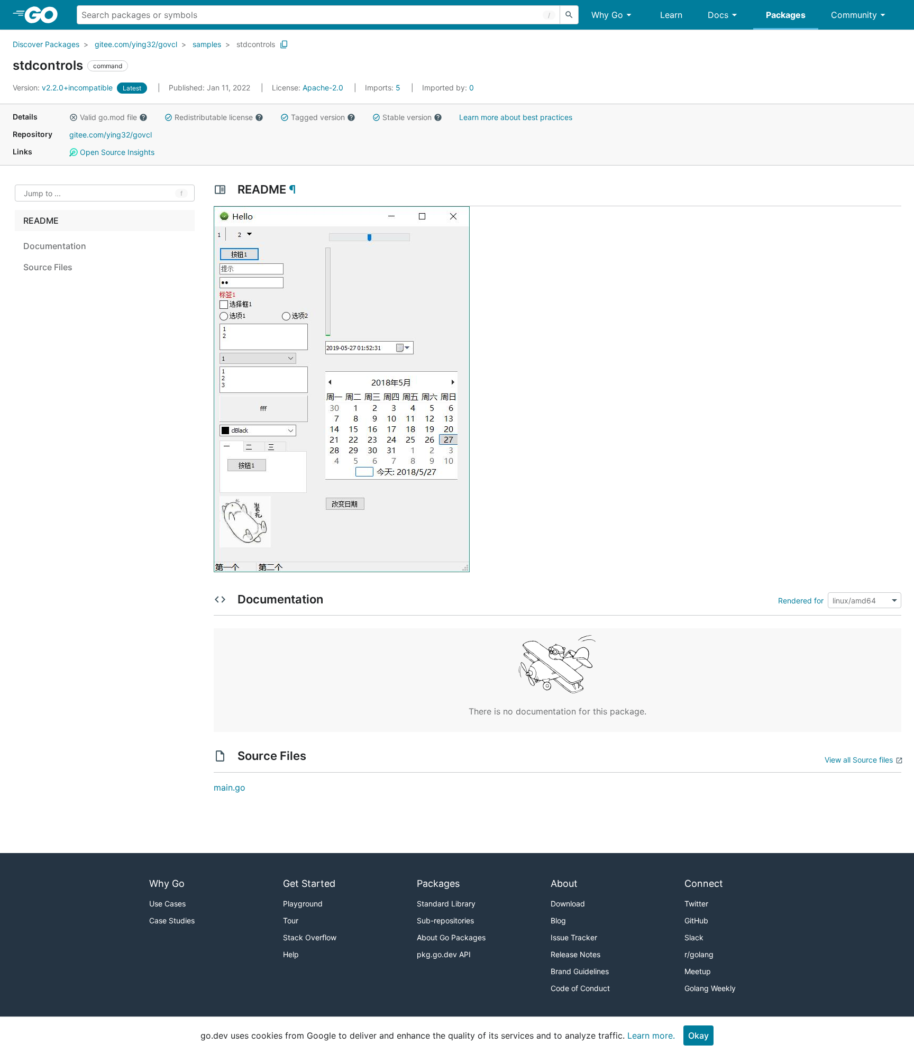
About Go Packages (451, 937)
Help (291, 954)
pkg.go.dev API (444, 954)
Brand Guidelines (580, 971)
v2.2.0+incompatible (64, 87)
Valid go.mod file (108, 117)
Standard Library (446, 903)
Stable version (407, 117)
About (564, 883)
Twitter (696, 903)
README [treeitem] (41, 220)
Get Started (309, 883)
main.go (229, 787)
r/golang (699, 954)
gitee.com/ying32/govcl (136, 44)
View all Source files (859, 759)
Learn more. (651, 1035)
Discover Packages (46, 44)
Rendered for (801, 600)
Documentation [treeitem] (54, 246)
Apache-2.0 (323, 87)
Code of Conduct (580, 988)
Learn (671, 15)
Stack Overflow (309, 937)
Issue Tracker (574, 937)
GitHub (696, 920)
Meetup (697, 971)
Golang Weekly (710, 988)
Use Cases (167, 903)
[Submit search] (569, 14)
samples (207, 44)
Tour (290, 920)
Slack (693, 937)
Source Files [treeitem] (47, 267)
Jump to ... (42, 193)
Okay (698, 1035)
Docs (718, 15)
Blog (558, 920)
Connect (703, 883)
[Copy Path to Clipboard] (284, 44)
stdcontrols (255, 44)
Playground (303, 903)
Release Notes (575, 954)
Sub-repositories (445, 920)
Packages (786, 15)
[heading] (45, 14)
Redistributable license (213, 117)
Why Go (607, 15)
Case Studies (172, 920)
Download (568, 903)
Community (854, 15)
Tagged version (318, 117)
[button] (73, 117)
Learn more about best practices (515, 117)
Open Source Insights (116, 152)
